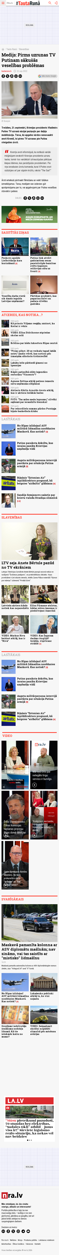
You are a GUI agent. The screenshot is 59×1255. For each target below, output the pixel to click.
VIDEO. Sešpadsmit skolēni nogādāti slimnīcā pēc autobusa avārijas (43, 1030)
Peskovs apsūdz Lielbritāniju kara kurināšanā (12, 260)
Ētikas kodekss (18, 1244)
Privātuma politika (30, 1240)
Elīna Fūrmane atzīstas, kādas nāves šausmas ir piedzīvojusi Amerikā (43, 608)
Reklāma (13, 1240)
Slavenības (24, 49)
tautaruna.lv (6, 71)
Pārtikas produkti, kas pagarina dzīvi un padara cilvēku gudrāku (43, 299)
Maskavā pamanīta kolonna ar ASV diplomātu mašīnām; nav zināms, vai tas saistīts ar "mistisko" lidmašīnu (29, 951)
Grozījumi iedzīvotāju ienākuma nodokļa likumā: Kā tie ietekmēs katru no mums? (14, 1031)
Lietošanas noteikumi (46, 1240)
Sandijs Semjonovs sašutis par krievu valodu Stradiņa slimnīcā (37, 496)
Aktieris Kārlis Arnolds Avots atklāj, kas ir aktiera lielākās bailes (32, 391)
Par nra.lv (5, 1240)
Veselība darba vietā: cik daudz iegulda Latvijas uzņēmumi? (14, 298)
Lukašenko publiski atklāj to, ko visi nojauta (41, 996)
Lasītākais (11, 419)
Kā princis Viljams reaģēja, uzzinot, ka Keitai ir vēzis (33, 324)
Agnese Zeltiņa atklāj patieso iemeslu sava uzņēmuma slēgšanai (32, 382)
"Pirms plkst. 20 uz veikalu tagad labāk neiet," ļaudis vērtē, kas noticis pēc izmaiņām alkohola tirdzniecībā (33, 353)
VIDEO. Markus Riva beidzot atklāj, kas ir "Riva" (13, 638)
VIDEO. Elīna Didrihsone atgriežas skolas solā (30, 334)
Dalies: (18, 198)
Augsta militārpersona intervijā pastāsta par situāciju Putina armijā (37, 463)
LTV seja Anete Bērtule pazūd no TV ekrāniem (28, 565)
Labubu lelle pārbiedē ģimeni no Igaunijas (29, 364)
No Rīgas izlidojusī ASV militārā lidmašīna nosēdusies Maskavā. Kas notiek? (36, 428)
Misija (20, 1240)
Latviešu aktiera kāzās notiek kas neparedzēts (15, 607)
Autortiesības (6, 1244)
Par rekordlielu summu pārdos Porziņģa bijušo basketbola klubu (33, 410)
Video (7, 736)
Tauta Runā (11, 49)
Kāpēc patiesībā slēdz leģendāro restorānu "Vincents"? (29, 373)
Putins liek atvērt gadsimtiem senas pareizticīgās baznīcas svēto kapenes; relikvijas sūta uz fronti (43, 264)
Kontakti (38, 1244)
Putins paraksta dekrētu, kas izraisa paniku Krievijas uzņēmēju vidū (35, 445)
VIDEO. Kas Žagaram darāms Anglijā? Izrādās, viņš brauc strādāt (41, 639)
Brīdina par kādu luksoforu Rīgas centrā (34, 343)
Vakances (29, 1244)
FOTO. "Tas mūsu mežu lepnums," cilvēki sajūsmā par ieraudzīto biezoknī (34, 400)
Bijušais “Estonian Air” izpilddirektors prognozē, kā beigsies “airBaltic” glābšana (34, 480)
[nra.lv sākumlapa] (10, 3)
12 (19, 501)
